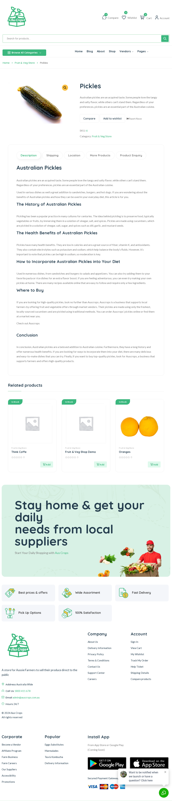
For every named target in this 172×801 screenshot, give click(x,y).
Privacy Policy (96, 654)
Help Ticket (137, 666)
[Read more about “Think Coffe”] (46, 464)
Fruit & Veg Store (25, 62)
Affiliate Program (11, 750)
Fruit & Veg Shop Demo (80, 452)
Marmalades (51, 750)
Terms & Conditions (98, 660)
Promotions (8, 781)
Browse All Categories (24, 52)
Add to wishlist (112, 118)
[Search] (165, 38)
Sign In (134, 641)
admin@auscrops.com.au (26, 697)
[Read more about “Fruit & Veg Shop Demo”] (100, 464)
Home (6, 62)
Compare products (141, 678)
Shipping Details (140, 672)
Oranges (124, 452)
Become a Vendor (11, 744)
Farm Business (10, 756)
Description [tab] (29, 155)
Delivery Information (99, 647)
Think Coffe (19, 452)
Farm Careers (9, 763)
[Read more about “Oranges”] (154, 464)
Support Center (96, 672)
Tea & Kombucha (54, 756)
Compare (89, 118)
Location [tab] (74, 155)
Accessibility (9, 775)
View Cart (136, 647)
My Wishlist (137, 654)
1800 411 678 (22, 690)
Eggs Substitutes (54, 744)
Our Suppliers (9, 769)
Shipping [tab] (52, 155)
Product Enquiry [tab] (131, 155)
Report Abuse (135, 118)
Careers (92, 678)
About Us (93, 641)
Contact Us (94, 666)
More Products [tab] (100, 155)
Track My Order (139, 660)
